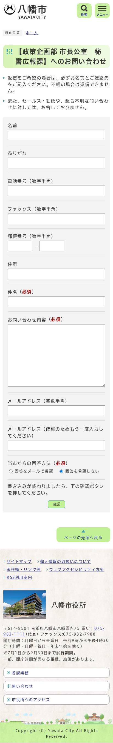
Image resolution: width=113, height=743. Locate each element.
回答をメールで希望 (34, 471)
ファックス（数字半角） (34, 209)
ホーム (32, 33)
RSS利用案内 (19, 577)
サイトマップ (19, 561)
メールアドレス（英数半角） (39, 401)
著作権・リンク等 (24, 569)
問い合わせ (22, 686)
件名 (12, 292)
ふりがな (17, 153)
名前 (12, 125)
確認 (56, 504)
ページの (83, 538)
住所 (12, 264)
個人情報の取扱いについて (65, 561)
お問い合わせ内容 (27, 320)
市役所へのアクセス (31, 700)
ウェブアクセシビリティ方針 (76, 569)
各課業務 (20, 673)
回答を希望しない (82, 471)
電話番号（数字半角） (32, 181)
